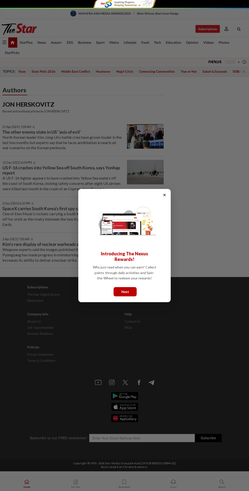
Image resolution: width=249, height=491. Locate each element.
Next (125, 291)
